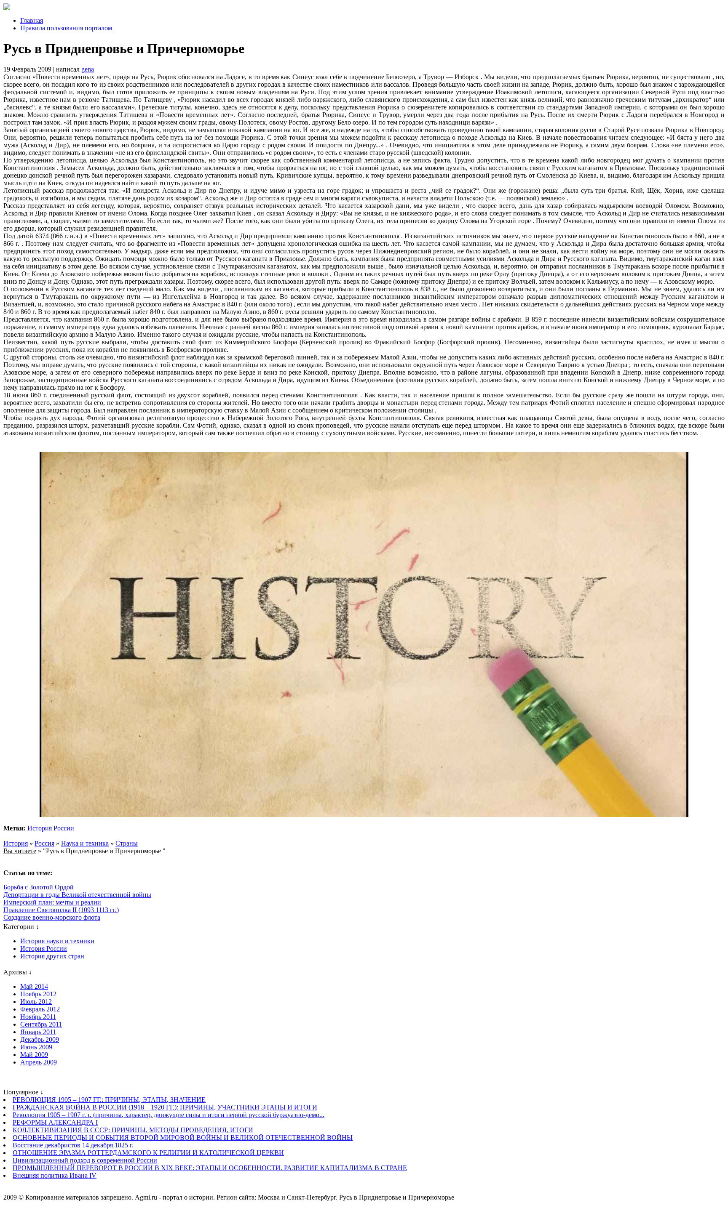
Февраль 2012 (40, 1009)
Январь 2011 (38, 1031)
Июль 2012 (36, 1001)
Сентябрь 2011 (41, 1024)
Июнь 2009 (36, 1047)
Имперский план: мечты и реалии (52, 902)
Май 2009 (34, 1054)
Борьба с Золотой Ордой (38, 887)
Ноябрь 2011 (38, 1016)
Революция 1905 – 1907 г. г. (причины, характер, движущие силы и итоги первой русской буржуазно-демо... (168, 1114)
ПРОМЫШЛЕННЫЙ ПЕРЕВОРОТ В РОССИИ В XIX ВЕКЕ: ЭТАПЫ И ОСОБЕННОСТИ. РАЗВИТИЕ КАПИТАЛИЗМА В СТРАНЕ (210, 1167)
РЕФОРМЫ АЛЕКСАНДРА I (55, 1122)
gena (87, 69)
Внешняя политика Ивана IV (54, 1175)
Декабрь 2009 (39, 1039)
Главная (31, 20)
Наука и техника (85, 843)
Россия (44, 843)
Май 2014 (34, 986)
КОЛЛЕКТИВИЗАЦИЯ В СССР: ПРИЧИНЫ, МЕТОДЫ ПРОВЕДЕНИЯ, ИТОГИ (133, 1129)
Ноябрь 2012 (38, 994)
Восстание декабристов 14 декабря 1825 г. (73, 1145)
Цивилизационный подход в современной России (85, 1160)
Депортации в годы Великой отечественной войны (77, 894)
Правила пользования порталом (66, 28)
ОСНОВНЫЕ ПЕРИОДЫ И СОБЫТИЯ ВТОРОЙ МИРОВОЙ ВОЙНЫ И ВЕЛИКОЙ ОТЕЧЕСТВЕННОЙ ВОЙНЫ (183, 1137)
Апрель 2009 (38, 1062)
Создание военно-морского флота (51, 917)
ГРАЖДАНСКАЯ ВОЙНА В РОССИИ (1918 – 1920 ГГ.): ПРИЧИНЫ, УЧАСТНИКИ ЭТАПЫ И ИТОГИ (165, 1107)
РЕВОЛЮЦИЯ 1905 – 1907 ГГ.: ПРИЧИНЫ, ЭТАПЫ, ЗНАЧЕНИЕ (109, 1099)
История (15, 843)
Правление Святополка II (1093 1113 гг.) (61, 909)
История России (50, 828)
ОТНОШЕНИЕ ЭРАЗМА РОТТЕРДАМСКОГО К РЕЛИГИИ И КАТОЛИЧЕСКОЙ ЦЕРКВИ (148, 1152)
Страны (126, 843)
